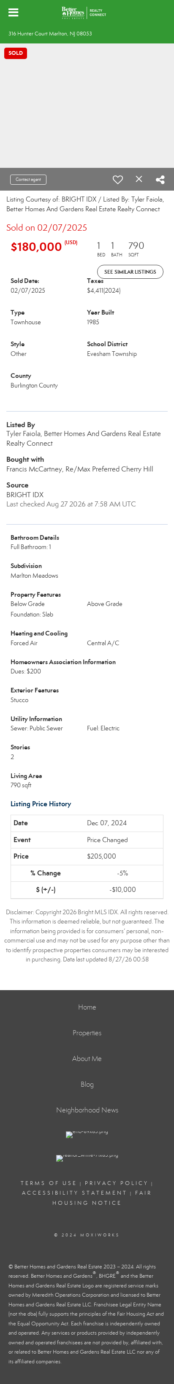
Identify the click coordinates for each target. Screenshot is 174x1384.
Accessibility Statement (75, 1193)
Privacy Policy (117, 1183)
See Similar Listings (130, 272)
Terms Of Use (49, 1183)
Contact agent (28, 179)
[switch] (117, 180)
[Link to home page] (87, 12)
